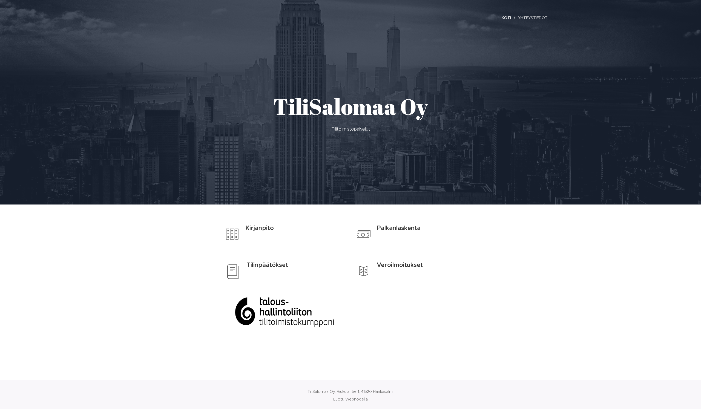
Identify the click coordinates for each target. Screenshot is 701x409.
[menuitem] (507, 18)
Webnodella (356, 399)
